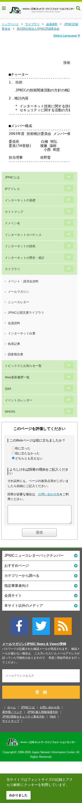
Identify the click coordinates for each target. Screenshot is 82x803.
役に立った (22, 448)
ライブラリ (32, 24)
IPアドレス (12, 189)
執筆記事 (14, 344)
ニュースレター (18, 302)
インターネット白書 (21, 333)
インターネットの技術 (20, 246)
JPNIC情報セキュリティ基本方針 (23, 716)
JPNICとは (12, 177)
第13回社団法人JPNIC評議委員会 (38, 28)
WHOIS (10, 411)
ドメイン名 (12, 223)
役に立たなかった (27, 453)
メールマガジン (18, 291)
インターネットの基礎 (20, 200)
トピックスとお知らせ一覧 (23, 365)
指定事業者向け (16, 585)
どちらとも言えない (29, 458)
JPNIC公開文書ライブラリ (26, 312)
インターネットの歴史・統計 (25, 257)
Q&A (8, 388)
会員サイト (13, 595)
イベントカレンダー (18, 400)
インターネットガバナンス (23, 234)
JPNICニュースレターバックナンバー (34, 555)
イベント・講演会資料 (23, 281)
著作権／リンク (12, 712)
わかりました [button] (18, 795)
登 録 (41, 692)
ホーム (11, 707)
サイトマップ (14, 212)
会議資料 (52, 24)
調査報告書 (15, 354)
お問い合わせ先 (48, 494)
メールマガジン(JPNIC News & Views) (31, 644)
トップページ (10, 24)
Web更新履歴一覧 (17, 377)
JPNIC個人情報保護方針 (42, 712)
